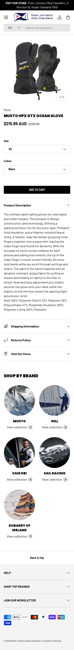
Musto (7, 110)
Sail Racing (54, 473)
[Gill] (54, 400)
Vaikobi (19, 473)
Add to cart (37, 189)
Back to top (37, 557)
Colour (8, 161)
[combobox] (37, 28)
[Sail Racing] (54, 452)
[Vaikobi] (19, 452)
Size (6, 141)
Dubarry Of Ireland (19, 527)
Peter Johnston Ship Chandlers (26, 640)
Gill (54, 421)
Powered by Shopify (51, 640)
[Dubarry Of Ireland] (19, 504)
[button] (68, 17)
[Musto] (19, 400)
